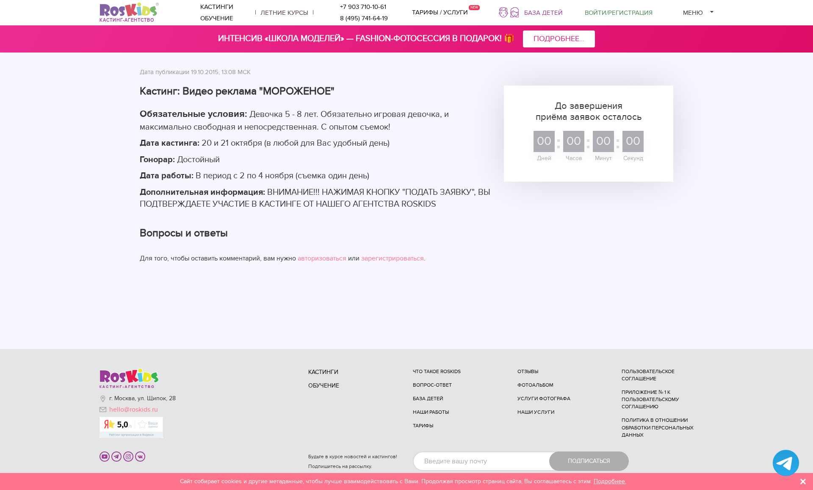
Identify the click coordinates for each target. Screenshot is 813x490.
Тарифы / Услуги (440, 12)
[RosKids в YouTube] (105, 456)
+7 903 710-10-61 (363, 7)
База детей (543, 13)
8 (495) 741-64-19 (364, 18)
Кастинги (216, 7)
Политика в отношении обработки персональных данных (658, 427)
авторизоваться (322, 258)
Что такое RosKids (437, 371)
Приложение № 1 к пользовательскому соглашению (650, 399)
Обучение (216, 18)
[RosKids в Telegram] (116, 456)
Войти (619, 13)
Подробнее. (610, 481)
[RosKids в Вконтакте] (140, 456)
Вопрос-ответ (432, 385)
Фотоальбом (535, 385)
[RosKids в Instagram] (128, 456)
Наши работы (431, 412)
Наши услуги (535, 412)
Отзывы (527, 371)
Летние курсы (284, 13)
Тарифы (423, 426)
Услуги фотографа (543, 398)
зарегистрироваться (392, 258)
